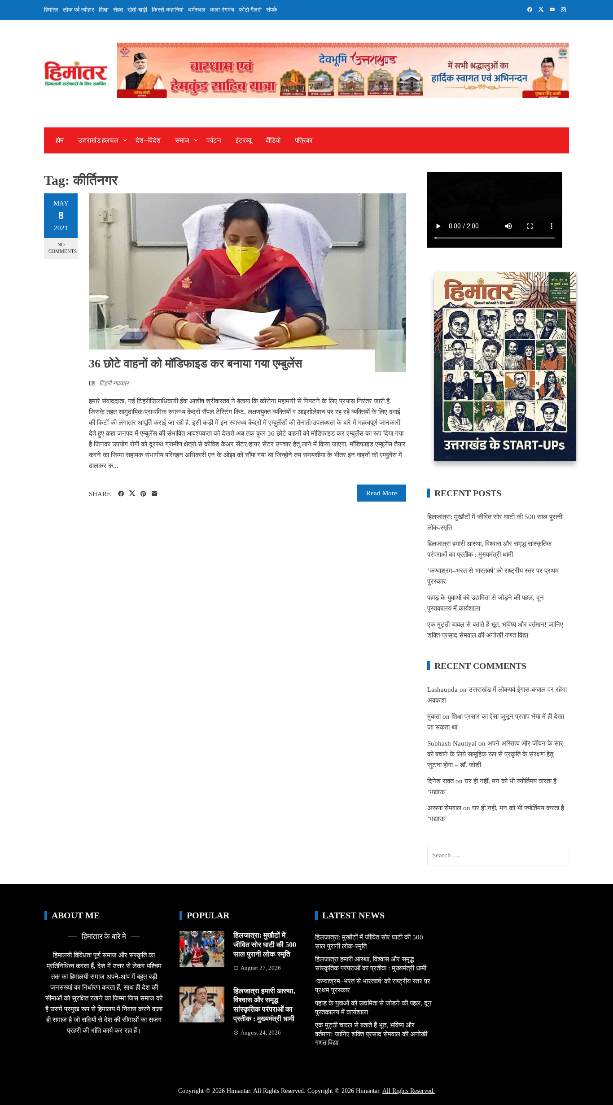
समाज (182, 140)
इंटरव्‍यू (243, 140)
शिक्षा (104, 9)
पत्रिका (303, 140)
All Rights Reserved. (408, 1091)
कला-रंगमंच (222, 9)
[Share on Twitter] (132, 493)
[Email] (154, 494)
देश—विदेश (148, 140)
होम (60, 140)
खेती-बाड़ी (137, 9)
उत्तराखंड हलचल (98, 140)
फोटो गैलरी (250, 9)
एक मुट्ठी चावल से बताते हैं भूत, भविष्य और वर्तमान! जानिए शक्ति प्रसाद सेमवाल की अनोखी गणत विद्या (371, 1034)
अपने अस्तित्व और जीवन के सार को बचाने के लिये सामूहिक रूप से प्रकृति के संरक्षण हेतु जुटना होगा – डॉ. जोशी (495, 754)
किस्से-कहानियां (168, 9)
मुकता (434, 716)
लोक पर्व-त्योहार (78, 9)
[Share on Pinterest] (143, 494)
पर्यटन (213, 140)
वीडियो (273, 140)
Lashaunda (442, 689)
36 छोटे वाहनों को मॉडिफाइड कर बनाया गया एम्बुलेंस (195, 363)
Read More (381, 493)
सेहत (118, 9)
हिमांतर (51, 9)
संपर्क (271, 9)
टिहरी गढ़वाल (113, 383)
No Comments (62, 248)
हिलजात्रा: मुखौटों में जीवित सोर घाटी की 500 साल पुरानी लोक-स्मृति (264, 944)
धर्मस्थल (197, 9)
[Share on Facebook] (121, 494)
